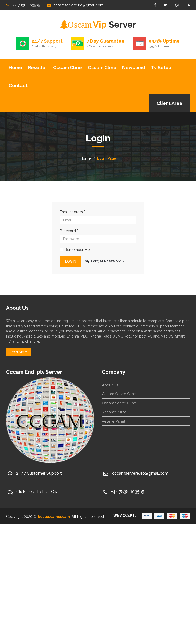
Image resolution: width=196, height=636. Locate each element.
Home (15, 67)
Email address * (72, 212)
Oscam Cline (102, 67)
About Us (110, 385)
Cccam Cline (67, 67)
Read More (18, 352)
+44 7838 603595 (25, 5)
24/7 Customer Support (39, 473)
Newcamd (133, 67)
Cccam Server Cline (119, 394)
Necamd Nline (114, 412)
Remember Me (77, 250)
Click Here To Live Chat (38, 491)
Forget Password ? (107, 261)
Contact (18, 85)
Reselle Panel (113, 421)
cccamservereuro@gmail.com (78, 5)
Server (102, 24)
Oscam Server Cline (119, 403)
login (70, 261)
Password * (69, 231)
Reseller (37, 67)
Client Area (169, 103)
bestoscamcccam (54, 516)
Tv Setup (161, 67)
